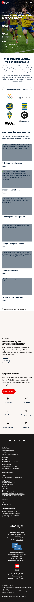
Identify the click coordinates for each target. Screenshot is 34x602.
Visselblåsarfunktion (7, 517)
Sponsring (4, 486)
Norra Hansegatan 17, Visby (9, 466)
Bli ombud (8, 402)
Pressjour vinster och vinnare (10, 461)
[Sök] (27, 2)
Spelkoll (8, 415)
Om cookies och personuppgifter (11, 513)
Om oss (4, 475)
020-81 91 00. (19, 540)
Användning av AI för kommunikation (12, 495)
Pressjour (4, 459)
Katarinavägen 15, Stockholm (10, 468)
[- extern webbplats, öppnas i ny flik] (10, 440)
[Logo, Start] (5, 2)
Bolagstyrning (26, 415)
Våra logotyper (6, 481)
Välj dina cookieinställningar (9, 511)
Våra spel (26, 427)
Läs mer (4, 166)
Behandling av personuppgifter (10, 515)
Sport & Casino (6, 504)
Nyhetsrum (5, 479)
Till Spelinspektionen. (16, 558)
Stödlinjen (22, 538)
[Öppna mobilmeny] (31, 2)
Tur (2, 502)
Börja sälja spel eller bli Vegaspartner (12, 477)
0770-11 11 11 (5, 452)
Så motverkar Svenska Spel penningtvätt (13, 494)
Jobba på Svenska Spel (8, 482)
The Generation (20, 596)
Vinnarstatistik (8, 427)
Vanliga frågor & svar (7, 484)
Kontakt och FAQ (8, 391)
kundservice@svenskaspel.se (10, 454)
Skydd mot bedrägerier (8, 492)
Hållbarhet (26, 402)
